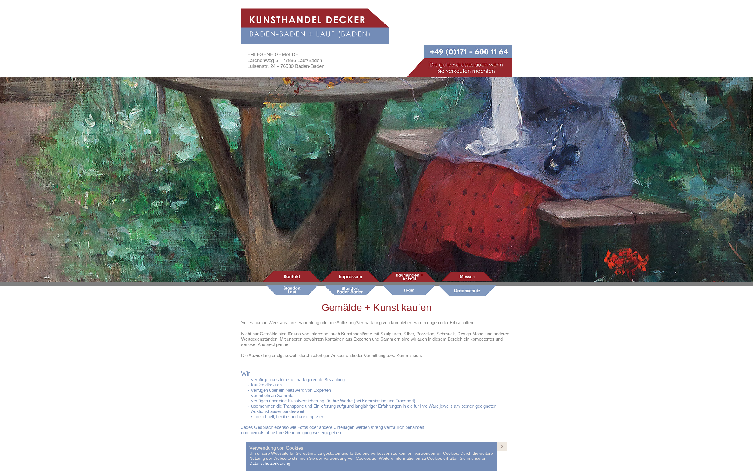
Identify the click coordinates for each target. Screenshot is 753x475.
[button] (245, 83)
